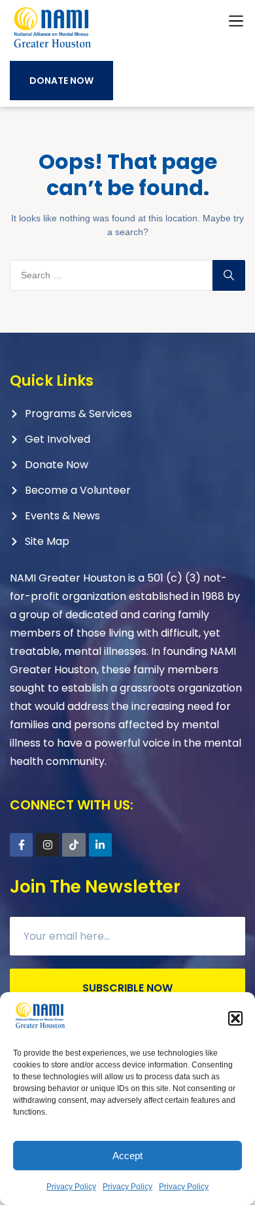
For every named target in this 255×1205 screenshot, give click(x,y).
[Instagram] (47, 844)
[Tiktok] (73, 844)
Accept (127, 1155)
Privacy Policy (71, 1186)
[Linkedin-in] (100, 844)
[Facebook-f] (21, 844)
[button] (235, 1018)
